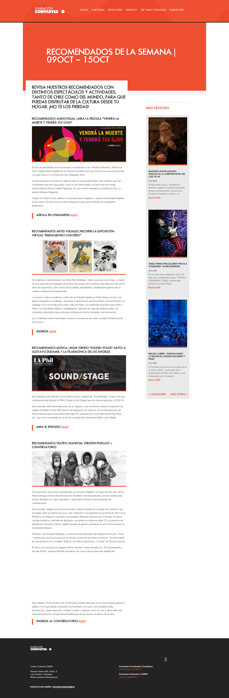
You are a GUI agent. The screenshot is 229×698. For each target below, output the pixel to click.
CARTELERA (98, 10)
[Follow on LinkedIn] (175, 660)
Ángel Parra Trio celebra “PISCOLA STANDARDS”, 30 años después (167, 265)
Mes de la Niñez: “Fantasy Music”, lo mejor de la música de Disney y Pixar (166, 356)
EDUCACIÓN (115, 10)
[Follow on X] (175, 651)
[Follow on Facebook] (193, 651)
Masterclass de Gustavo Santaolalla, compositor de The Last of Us (166, 174)
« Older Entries (157, 394)
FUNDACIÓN (176, 10)
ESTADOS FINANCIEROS (64, 687)
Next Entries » (179, 394)
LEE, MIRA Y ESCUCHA (153, 10)
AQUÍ (82, 621)
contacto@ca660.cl (128, 677)
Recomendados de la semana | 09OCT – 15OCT (111, 56)
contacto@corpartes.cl (130, 669)
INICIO (84, 10)
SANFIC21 (132, 10)
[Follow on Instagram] (166, 651)
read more (154, 198)
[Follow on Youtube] (184, 651)
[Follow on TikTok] (166, 660)
